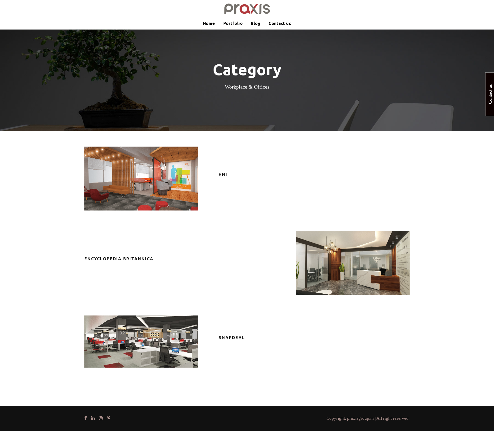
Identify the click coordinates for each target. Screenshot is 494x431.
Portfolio (233, 23)
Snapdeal (232, 337)
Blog (255, 23)
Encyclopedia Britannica (119, 258)
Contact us (280, 23)
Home (209, 23)
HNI (223, 174)
